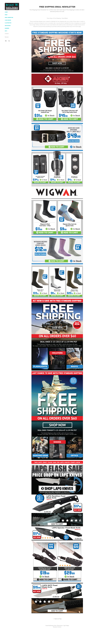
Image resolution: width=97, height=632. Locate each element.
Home (6, 12)
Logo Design (8, 20)
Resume (7, 37)
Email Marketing (9, 17)
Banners (7, 28)
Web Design (7, 25)
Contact (7, 33)
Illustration (8, 23)
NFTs (6, 31)
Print (6, 14)
